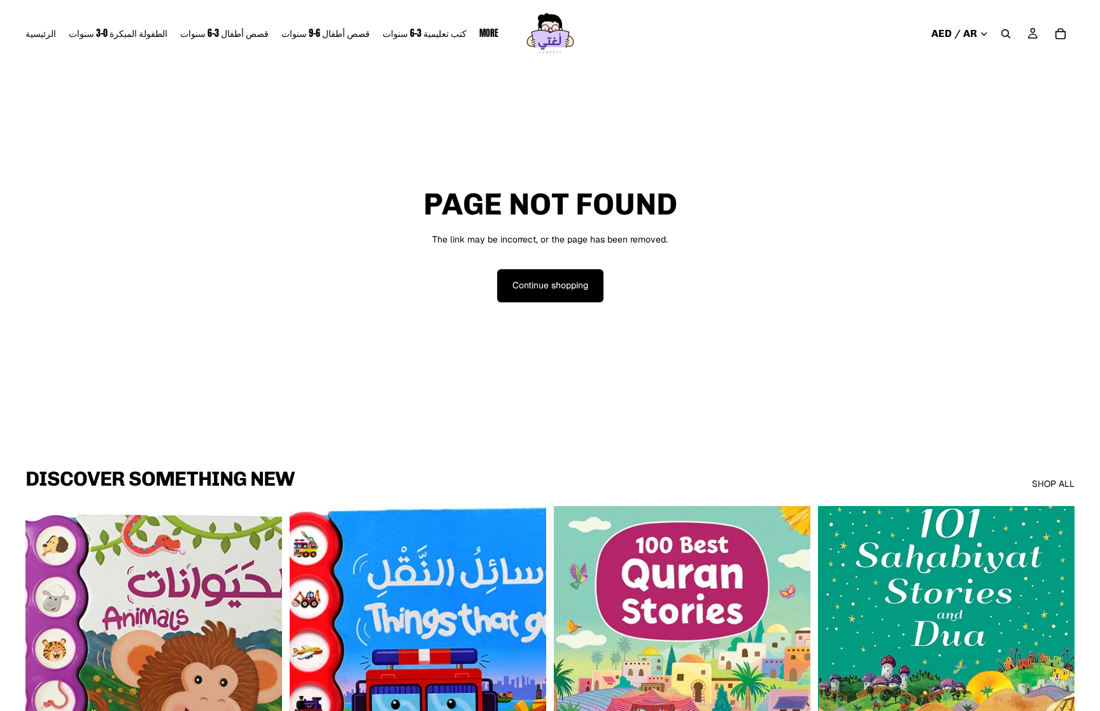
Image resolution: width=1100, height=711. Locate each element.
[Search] (1006, 34)
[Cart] (1061, 34)
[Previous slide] (573, 666)
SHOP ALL (1053, 483)
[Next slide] (791, 666)
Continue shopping (550, 285)
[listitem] (489, 33)
